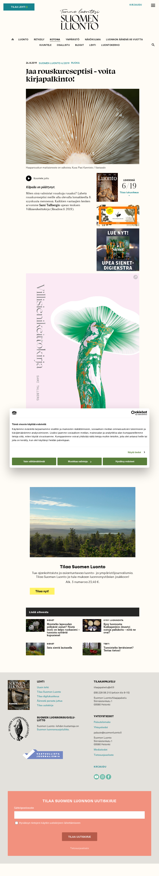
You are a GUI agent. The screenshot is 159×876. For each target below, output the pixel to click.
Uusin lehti (43, 687)
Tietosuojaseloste (104, 754)
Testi (106, 644)
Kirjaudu (135, 5)
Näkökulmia (93, 39)
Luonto (23, 39)
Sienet (50, 620)
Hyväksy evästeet (125, 461)
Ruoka (75, 63)
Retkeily (39, 39)
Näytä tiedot (134, 452)
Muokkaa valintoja (78, 461)
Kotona (55, 39)
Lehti (92, 45)
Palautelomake (102, 722)
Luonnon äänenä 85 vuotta (124, 39)
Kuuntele (45, 45)
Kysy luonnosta (113, 620)
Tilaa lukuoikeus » (129, 194)
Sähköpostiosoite (24, 807)
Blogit (79, 45)
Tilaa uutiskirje (45, 705)
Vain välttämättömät (34, 461)
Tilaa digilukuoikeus (48, 696)
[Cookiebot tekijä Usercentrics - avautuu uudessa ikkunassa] (133, 413)
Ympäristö (73, 39)
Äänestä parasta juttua (49, 700)
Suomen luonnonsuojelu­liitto (53, 729)
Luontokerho (110, 45)
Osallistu (63, 45)
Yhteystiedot (101, 727)
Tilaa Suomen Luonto (49, 691)
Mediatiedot (100, 749)
